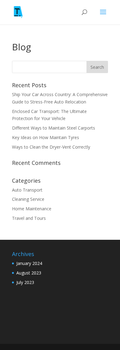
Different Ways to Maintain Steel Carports (54, 128)
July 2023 (25, 282)
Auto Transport (27, 190)
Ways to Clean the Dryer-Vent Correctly (51, 147)
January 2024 (29, 263)
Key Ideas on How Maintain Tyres (46, 137)
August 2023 (28, 273)
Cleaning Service (28, 199)
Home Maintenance (31, 209)
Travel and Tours (29, 218)
